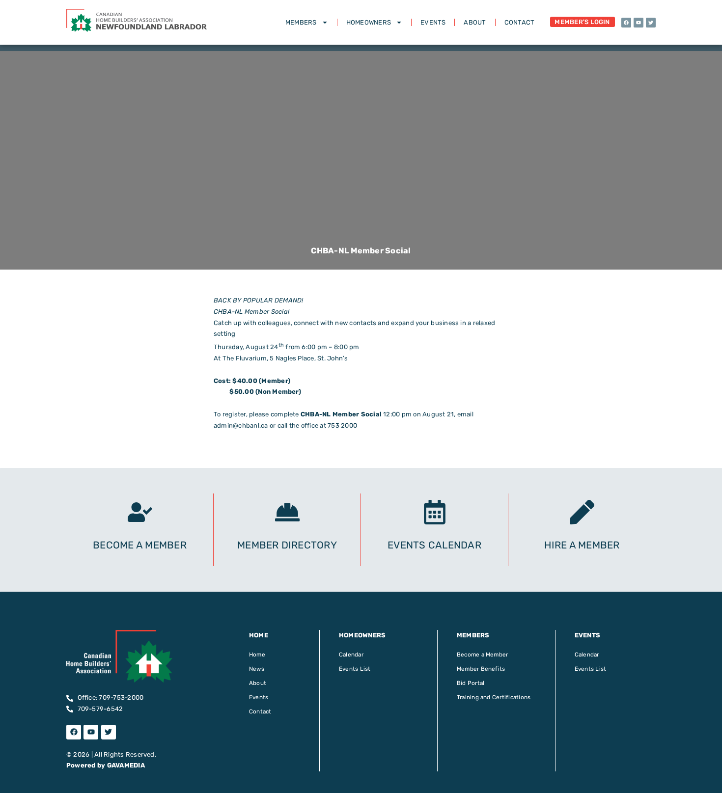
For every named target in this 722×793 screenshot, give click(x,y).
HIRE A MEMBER (581, 545)
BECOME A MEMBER (140, 545)
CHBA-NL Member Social (341, 414)
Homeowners (368, 22)
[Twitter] (651, 22)
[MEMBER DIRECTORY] (287, 512)
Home (257, 654)
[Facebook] (626, 22)
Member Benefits (481, 668)
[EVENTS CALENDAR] (434, 512)
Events (432, 22)
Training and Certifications (493, 697)
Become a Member (482, 654)
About (475, 22)
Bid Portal (470, 683)
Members (301, 22)
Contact (519, 22)
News (256, 668)
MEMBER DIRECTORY (287, 545)
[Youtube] (638, 22)
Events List (355, 668)
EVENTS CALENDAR (434, 545)
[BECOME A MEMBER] (140, 512)
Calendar (351, 654)
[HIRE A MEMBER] (582, 512)
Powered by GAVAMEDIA (105, 765)
